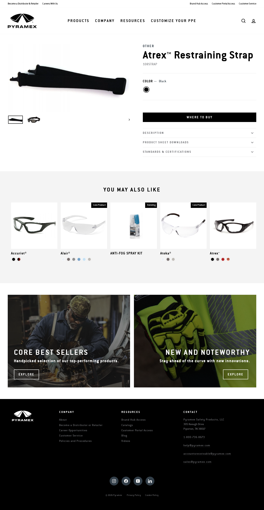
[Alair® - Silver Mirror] (74, 259)
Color (154, 81)
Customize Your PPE (173, 21)
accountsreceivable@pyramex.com (207, 453)
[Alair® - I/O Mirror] (89, 259)
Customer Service (247, 3)
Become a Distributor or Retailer (81, 425)
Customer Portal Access (223, 3)
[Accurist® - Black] (13, 259)
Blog (124, 435)
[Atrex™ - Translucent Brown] (228, 259)
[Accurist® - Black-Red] (19, 259)
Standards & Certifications (167, 151)
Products (78, 21)
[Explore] (69, 341)
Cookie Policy (152, 495)
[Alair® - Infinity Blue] (84, 259)
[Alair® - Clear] (63, 259)
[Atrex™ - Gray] (218, 259)
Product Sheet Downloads (166, 142)
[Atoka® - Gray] (168, 259)
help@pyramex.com (196, 445)
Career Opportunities (73, 430)
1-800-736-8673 (194, 437)
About (63, 419)
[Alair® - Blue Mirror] (79, 259)
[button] (199, 117)
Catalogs (127, 425)
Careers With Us (50, 3)
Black (146, 89)
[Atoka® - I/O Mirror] (173, 259)
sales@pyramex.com (197, 461)
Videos (125, 441)
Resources (132, 21)
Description (153, 133)
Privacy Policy (134, 495)
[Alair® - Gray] (68, 259)
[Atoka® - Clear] (163, 259)
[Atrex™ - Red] (223, 259)
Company (105, 21)
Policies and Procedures (75, 441)
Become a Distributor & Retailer (23, 3)
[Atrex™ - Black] (212, 259)
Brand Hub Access (199, 3)
